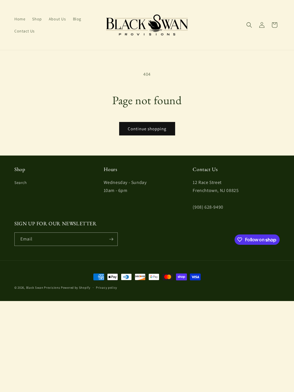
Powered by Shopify (75, 288)
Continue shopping (147, 128)
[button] (249, 25)
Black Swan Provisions (43, 288)
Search (20, 182)
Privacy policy (106, 288)
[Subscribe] (111, 239)
